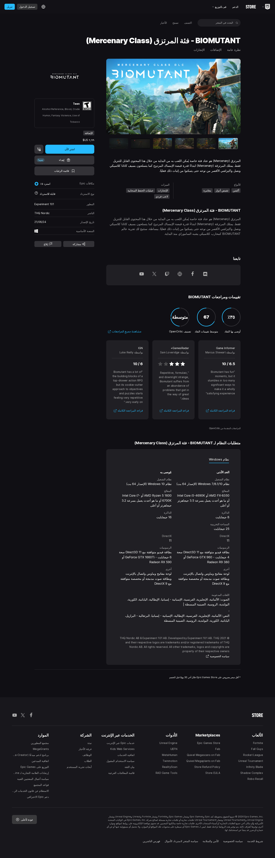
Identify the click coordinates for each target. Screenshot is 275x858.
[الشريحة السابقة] (223, 96)
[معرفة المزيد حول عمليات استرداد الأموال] (36, 194)
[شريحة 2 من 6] (206, 143)
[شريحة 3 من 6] (184, 143)
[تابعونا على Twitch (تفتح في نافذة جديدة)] (167, 275)
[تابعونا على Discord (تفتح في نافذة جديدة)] (205, 275)
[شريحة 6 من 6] (118, 143)
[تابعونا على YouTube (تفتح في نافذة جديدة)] (141, 275)
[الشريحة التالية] (123, 96)
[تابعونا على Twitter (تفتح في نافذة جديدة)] (154, 275)
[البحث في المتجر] (237, 23)
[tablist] (173, 459)
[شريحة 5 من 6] (140, 143)
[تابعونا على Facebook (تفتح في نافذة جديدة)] (192, 275)
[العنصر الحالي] (228, 143)
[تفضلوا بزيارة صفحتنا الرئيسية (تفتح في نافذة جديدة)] (179, 275)
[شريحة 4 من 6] (162, 143)
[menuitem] (188, 23)
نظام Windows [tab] (219, 459)
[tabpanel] (173, 524)
